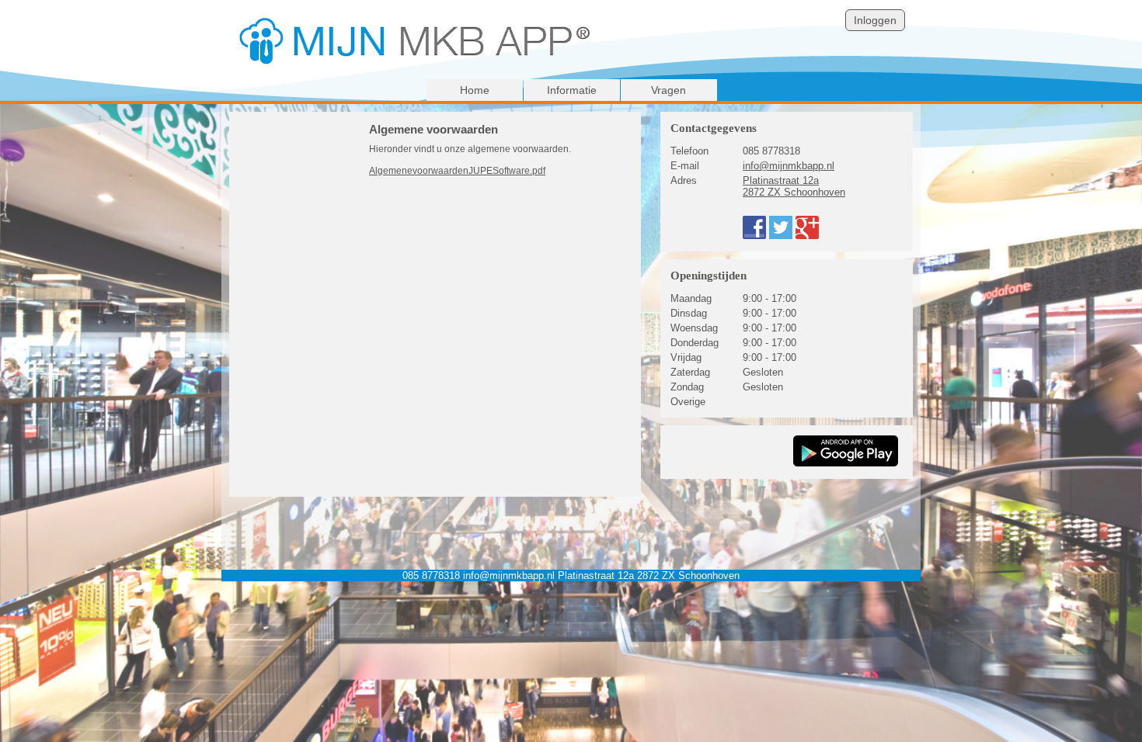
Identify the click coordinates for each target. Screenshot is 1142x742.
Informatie (572, 90)
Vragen (668, 90)
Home (474, 90)
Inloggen (875, 20)
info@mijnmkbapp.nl (788, 166)
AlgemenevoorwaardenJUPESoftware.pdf (457, 170)
